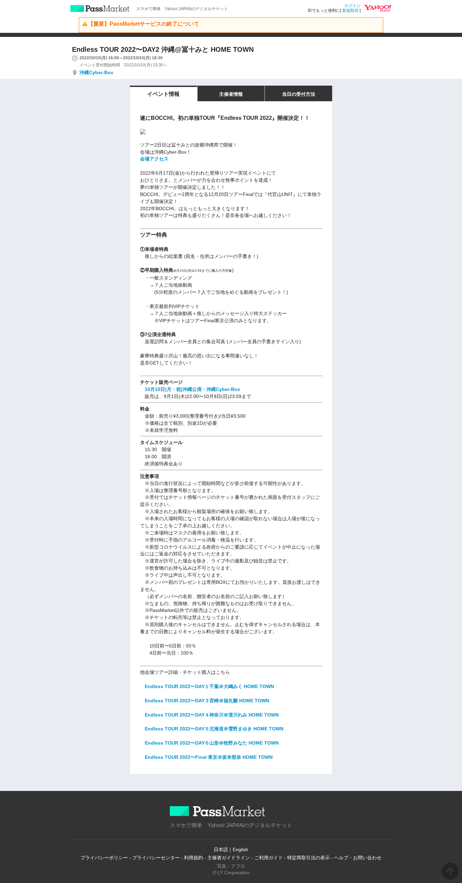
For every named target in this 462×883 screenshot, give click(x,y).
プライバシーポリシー (104, 857)
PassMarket (100, 8)
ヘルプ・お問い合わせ (358, 857)
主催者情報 (231, 94)
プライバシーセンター (156, 857)
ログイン (352, 5)
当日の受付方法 (298, 94)
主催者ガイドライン (228, 857)
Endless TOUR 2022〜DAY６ (212, 743)
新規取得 (350, 10)
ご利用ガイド (268, 857)
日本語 (221, 849)
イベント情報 (163, 94)
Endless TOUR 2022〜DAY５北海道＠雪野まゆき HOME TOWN (214, 728)
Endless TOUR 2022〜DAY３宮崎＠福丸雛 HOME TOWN (207, 700)
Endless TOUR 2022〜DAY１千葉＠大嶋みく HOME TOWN (209, 686)
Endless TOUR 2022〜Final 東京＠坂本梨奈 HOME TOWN (209, 757)
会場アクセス (154, 158)
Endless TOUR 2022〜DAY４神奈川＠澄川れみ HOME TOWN (212, 715)
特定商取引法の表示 (308, 857)
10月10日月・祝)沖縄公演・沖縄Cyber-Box (192, 389)
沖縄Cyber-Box (96, 72)
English (240, 849)
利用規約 (193, 857)
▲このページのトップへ (450, 871)
